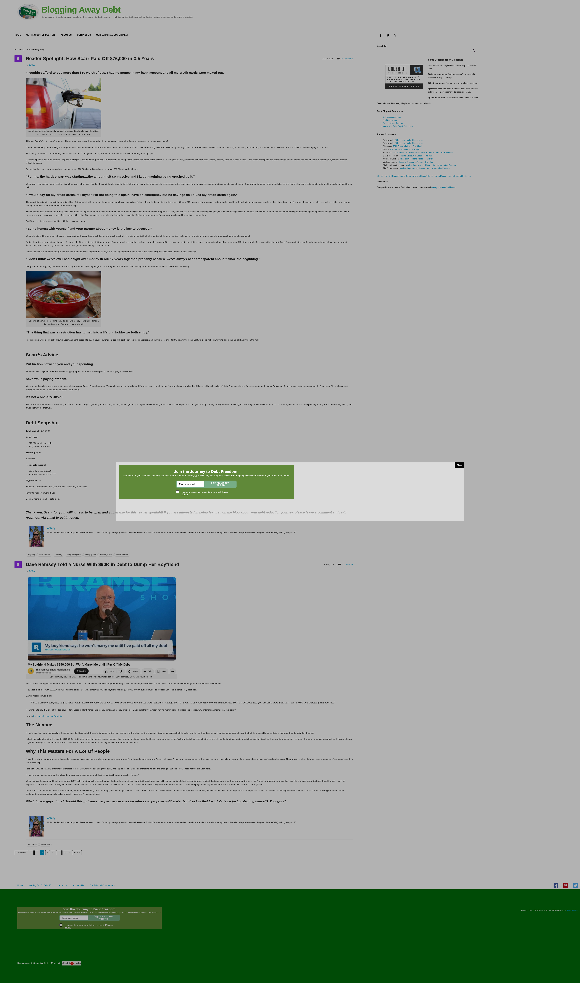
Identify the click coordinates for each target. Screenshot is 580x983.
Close (459, 465)
